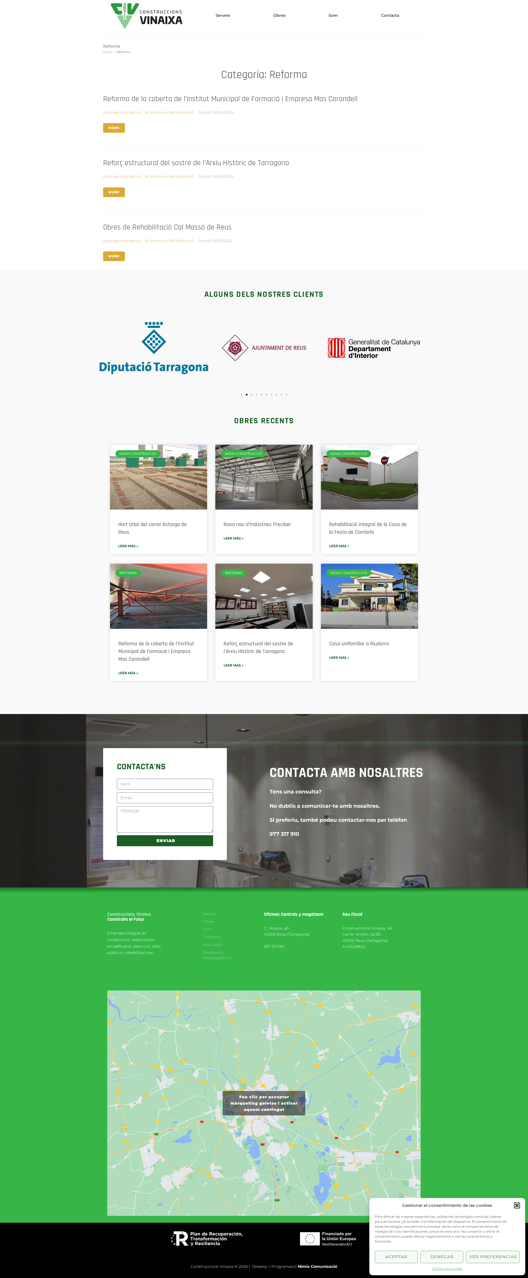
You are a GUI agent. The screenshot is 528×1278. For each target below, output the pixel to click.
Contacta (390, 15)
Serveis (223, 15)
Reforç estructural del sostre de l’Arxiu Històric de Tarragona (196, 163)
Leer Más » (128, 546)
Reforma (158, 112)
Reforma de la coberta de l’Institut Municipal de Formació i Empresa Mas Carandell (230, 99)
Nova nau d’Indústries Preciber (257, 524)
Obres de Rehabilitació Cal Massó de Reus (167, 227)
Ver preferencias (493, 1256)
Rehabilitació (181, 112)
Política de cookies (447, 1268)
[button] (517, 1205)
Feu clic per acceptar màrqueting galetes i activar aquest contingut (264, 1103)
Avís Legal (212, 944)
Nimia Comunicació (317, 1266)
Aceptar (396, 1256)
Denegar (442, 1256)
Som (333, 15)
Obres (279, 15)
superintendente (125, 112)
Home (108, 52)
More (114, 128)
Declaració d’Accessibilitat (217, 955)
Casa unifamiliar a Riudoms (359, 643)
